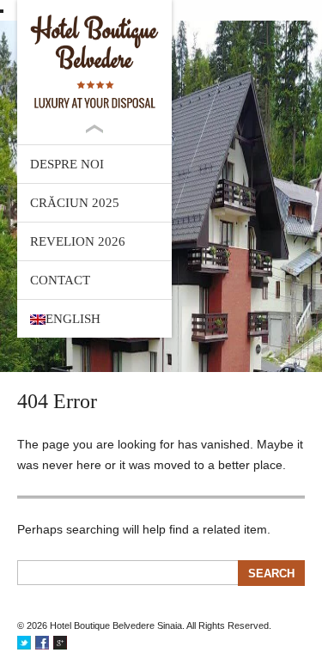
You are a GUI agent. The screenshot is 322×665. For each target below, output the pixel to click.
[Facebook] (42, 643)
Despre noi (67, 164)
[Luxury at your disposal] (94, 61)
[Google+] (60, 643)
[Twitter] (24, 643)
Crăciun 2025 (74, 203)
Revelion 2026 (77, 241)
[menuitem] (94, 319)
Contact (60, 280)
